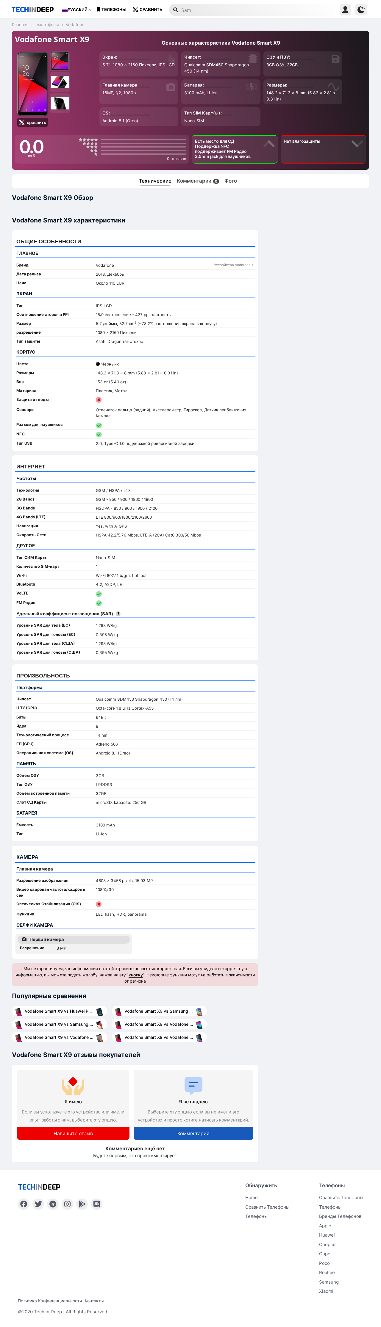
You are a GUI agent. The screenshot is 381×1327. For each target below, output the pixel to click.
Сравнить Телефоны (341, 1197)
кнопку (136, 974)
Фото (230, 181)
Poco (324, 1263)
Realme (327, 1272)
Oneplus (328, 1244)
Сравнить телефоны (267, 1207)
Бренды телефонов (340, 1216)
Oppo (324, 1254)
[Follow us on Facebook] (23, 1204)
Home (251, 1197)
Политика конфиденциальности (50, 1300)
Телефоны (114, 9)
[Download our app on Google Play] (82, 1204)
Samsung (329, 1282)
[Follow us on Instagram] (67, 1204)
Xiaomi (326, 1291)
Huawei (327, 1235)
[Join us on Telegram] (53, 1204)
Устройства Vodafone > (234, 265)
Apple (325, 1226)
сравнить (151, 9)
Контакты (94, 1300)
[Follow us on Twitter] (38, 1204)
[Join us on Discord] (96, 1204)
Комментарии (197, 181)
